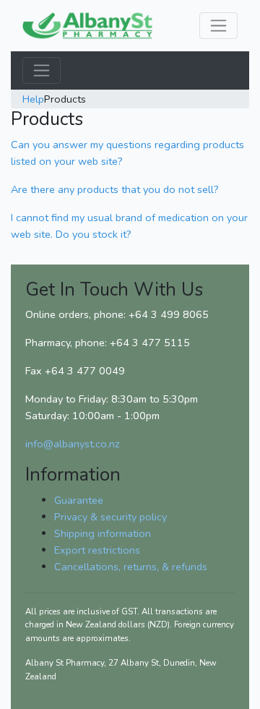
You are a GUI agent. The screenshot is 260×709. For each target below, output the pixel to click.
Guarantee (78, 500)
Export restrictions (97, 550)
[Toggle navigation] (218, 25)
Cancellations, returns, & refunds (130, 566)
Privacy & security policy (110, 517)
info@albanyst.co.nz (72, 444)
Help (33, 99)
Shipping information (102, 533)
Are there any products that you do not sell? (115, 189)
